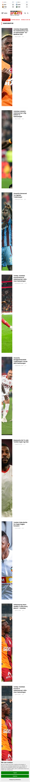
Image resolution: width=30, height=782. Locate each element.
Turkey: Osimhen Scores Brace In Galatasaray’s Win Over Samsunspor (20, 278)
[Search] (25, 13)
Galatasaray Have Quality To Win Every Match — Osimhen (21, 606)
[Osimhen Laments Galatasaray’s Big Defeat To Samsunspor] (7, 149)
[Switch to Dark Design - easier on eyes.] (27, 13)
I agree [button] (15, 772)
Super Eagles (15, 19)
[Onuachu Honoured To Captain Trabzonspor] (7, 231)
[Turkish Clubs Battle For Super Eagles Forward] (7, 560)
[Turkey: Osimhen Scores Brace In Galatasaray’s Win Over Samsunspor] (7, 314)
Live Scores (6, 20)
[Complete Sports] (16, 13)
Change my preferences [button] (15, 779)
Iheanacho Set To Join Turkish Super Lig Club (21, 441)
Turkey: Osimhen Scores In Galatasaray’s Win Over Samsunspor (20, 689)
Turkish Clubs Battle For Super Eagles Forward (20, 524)
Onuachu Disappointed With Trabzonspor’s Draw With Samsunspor (20, 360)
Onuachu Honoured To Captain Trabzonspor (20, 195)
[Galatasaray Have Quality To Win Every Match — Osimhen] (7, 643)
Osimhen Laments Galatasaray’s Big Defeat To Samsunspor (20, 114)
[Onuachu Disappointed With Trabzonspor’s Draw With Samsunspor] (7, 396)
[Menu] (4, 13)
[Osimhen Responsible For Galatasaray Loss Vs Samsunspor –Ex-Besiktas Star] (7, 67)
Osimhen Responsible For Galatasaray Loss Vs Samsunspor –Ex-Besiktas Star (21, 31)
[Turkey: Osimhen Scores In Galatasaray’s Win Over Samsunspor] (7, 725)
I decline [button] (15, 776)
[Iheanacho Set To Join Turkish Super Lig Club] (7, 478)
